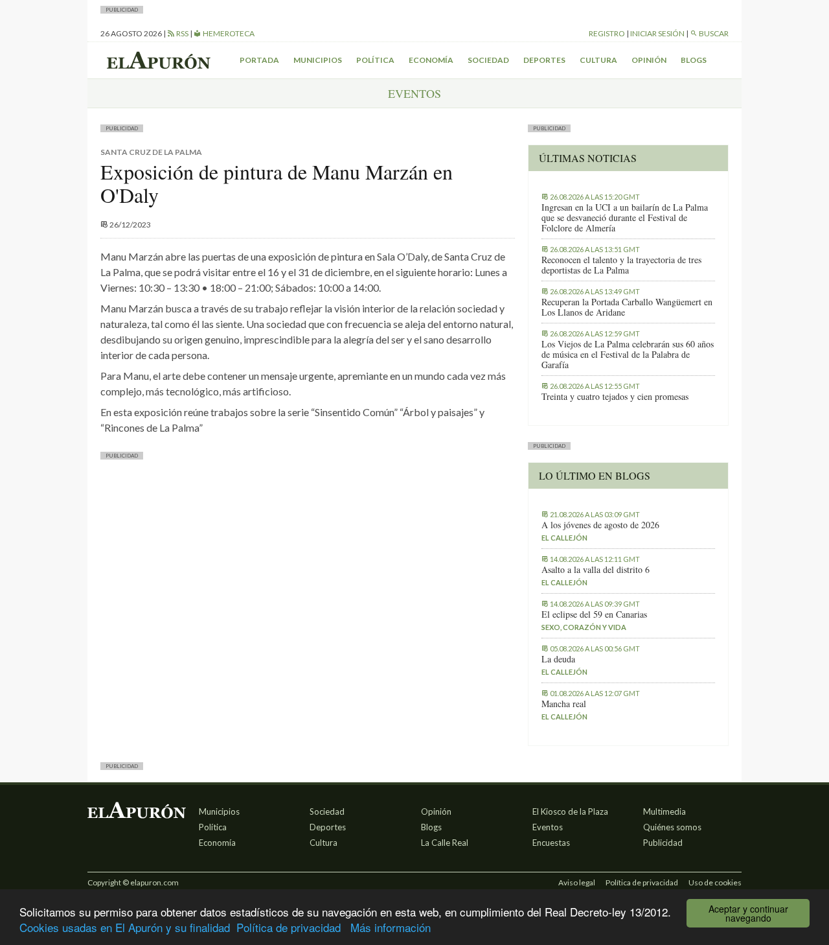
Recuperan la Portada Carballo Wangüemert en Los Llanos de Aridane (626, 307)
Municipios (317, 60)
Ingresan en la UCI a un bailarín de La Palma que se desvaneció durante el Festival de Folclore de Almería (624, 217)
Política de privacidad (288, 927)
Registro (607, 33)
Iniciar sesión (657, 33)
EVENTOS (414, 93)
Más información (390, 927)
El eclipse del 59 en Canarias (594, 614)
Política (375, 60)
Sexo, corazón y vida (583, 627)
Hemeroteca (228, 33)
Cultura (598, 60)
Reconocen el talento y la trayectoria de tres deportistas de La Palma (621, 265)
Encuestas (551, 842)
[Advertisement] (307, 562)
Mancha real (563, 704)
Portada (259, 60)
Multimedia (664, 811)
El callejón (564, 537)
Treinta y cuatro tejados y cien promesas (614, 396)
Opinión (648, 60)
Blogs (694, 60)
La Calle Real (444, 842)
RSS (181, 33)
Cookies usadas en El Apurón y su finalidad (124, 927)
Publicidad (663, 842)
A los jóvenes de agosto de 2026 (600, 525)
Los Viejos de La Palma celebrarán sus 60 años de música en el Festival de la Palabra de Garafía (627, 354)
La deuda (558, 659)
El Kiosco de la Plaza (570, 811)
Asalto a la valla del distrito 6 (595, 570)
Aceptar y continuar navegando (748, 913)
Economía (431, 60)
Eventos (547, 827)
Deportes (544, 60)
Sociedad (488, 60)
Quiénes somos (672, 827)
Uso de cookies (715, 882)
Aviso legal (576, 882)
